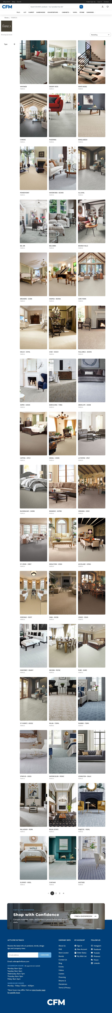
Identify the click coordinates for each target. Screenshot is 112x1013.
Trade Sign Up (90, 2)
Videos (61, 970)
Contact (106, 2)
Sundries (90, 12)
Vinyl (75, 12)
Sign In (99, 2)
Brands (61, 956)
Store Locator (64, 953)
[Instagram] (92, 946)
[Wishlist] (107, 7)
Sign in (78, 946)
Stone (82, 12)
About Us (62, 946)
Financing (62, 977)
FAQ (60, 949)
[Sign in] (102, 7)
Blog (13, 2)
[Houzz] (92, 960)
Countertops (53, 12)
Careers (61, 974)
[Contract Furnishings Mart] (7, 6)
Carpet (31, 12)
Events (19, 2)
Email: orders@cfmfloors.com (18, 961)
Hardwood (40, 12)
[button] (100, 35)
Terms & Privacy (64, 988)
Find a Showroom (83, 916)
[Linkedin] (92, 963)
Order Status (80, 953)
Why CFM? (6, 2)
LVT (25, 12)
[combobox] (56, 7)
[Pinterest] (92, 956)
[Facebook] (92, 949)
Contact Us (63, 960)
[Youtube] (92, 953)
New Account (80, 949)
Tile (18, 12)
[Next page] (63, 893)
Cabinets (65, 12)
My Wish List (80, 956)
